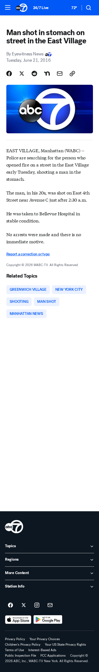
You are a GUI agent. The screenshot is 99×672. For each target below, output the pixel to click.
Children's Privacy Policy (22, 644)
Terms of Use (14, 650)
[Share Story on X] (21, 73)
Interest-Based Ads (42, 650)
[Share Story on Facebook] (9, 73)
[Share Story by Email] (59, 73)
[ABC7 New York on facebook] (10, 605)
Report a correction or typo (28, 254)
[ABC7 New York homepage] (22, 7)
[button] (7, 7)
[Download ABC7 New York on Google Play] (48, 619)
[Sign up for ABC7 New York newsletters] (50, 605)
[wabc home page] (14, 526)
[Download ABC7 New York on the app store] (18, 619)
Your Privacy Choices (44, 639)
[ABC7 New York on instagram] (36, 605)
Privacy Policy (15, 639)
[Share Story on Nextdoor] (47, 73)
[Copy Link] (72, 73)
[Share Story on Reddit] (34, 73)
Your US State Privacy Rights (65, 644)
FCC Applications (53, 655)
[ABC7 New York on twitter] (23, 605)
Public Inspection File (20, 655)
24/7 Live (41, 7)
